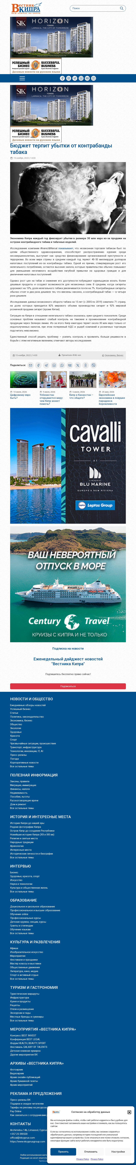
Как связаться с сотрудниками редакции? (34, 1115)
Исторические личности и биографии (31, 853)
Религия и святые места (24, 838)
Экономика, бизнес (114, 355)
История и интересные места (40, 817)
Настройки (118, 1151)
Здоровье (16, 732)
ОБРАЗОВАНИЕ (23, 900)
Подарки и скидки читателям (27, 1103)
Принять (63, 1151)
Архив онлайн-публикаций (25, 1077)
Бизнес (14, 872)
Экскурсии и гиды (20, 1012)
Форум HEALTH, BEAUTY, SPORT (28, 1043)
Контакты (20, 1124)
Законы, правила (19, 781)
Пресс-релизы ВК (20, 1099)
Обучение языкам (20, 929)
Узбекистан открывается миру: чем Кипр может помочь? (51, 399)
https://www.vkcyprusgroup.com (27, 1141)
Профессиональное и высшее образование (35, 910)
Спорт (13, 739)
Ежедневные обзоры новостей (28, 705)
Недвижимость (19, 792)
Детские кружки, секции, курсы (28, 921)
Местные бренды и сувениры (27, 1016)
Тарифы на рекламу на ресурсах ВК (30, 1107)
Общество (16, 724)
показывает (65, 248)
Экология (15, 728)
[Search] (122, 8)
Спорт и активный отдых (24, 975)
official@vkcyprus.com (22, 1137)
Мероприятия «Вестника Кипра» (43, 1029)
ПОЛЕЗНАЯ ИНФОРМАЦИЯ (34, 775)
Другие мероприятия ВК (24, 1054)
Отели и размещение (22, 1009)
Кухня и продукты (20, 1001)
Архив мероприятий (21, 1084)
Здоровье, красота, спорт (25, 876)
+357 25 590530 (19, 1133)
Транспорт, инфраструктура (25, 747)
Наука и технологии (21, 883)
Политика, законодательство (27, 716)
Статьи (14, 712)
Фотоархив (16, 1069)
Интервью (20, 866)
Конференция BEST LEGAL (25, 1039)
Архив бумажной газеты (24, 1081)
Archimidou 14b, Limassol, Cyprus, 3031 (32, 1130)
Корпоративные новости (24, 762)
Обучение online (19, 914)
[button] (129, 1112)
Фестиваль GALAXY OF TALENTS (28, 1046)
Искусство (16, 880)
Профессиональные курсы (25, 918)
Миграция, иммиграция (23, 785)
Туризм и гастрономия (34, 987)
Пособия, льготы (20, 796)
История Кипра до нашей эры (27, 823)
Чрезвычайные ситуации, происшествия (33, 743)
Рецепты (15, 1005)
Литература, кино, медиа (24, 971)
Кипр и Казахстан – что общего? (81, 396)
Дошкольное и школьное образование (32, 906)
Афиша (14, 948)
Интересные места (21, 849)
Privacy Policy (82, 1159)
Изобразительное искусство (26, 952)
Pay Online (15, 1111)
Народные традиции (22, 842)
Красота (15, 735)
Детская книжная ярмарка (25, 1050)
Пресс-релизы (18, 754)
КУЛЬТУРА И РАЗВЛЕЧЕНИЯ (35, 942)
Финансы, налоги (20, 789)
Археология (17, 846)
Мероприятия (17, 955)
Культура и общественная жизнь (29, 887)
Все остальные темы (22, 766)
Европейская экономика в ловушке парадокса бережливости (112, 399)
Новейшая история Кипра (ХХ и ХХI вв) (32, 834)
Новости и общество (31, 699)
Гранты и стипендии (21, 925)
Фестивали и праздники (24, 959)
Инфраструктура (19, 997)
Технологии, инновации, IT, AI (26, 751)
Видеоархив (17, 1073)
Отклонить (90, 1151)
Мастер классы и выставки (25, 963)
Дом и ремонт (18, 804)
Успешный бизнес (20, 709)
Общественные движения (25, 967)
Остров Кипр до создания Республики (32, 830)
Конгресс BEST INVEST (23, 1035)
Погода (14, 758)
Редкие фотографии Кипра (25, 826)
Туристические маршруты (24, 993)
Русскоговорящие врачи (24, 800)
